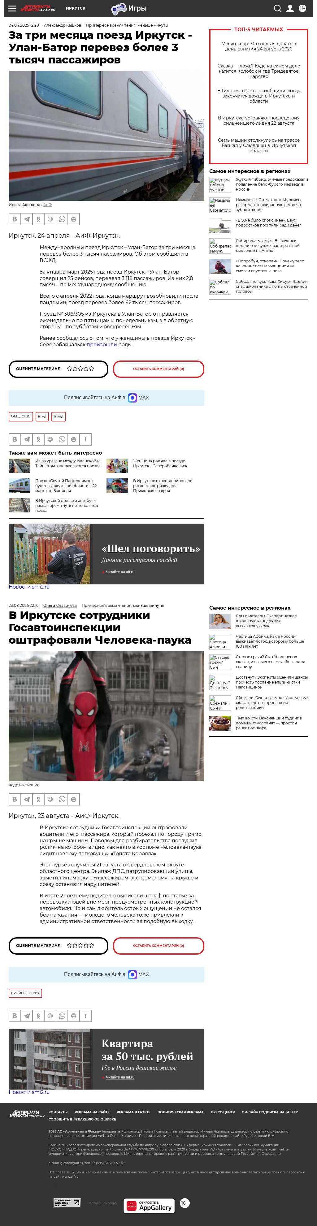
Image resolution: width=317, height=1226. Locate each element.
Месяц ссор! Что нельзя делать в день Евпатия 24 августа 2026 (258, 46)
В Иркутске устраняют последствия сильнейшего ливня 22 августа (259, 120)
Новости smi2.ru (29, 587)
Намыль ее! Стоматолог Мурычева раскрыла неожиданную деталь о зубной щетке (269, 204)
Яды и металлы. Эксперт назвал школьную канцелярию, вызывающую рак (266, 621)
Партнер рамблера (102, 1203)
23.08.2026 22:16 (23, 605)
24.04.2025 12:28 (24, 25)
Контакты (58, 1112)
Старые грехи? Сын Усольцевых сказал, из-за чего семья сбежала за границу (270, 661)
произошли (102, 345)
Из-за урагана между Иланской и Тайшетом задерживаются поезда (68, 463)
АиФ (47, 204)
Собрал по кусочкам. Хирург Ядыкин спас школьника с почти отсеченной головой (272, 286)
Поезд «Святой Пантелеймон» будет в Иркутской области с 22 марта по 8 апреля (66, 485)
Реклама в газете (133, 1112)
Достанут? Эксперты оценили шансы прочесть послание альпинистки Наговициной (272, 682)
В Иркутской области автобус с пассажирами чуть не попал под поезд (66, 505)
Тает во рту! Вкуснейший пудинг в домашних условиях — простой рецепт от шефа (269, 723)
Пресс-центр (223, 1112)
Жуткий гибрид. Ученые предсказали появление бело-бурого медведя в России (272, 184)
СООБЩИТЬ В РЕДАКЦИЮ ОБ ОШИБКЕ (82, 1119)
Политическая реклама (181, 1112)
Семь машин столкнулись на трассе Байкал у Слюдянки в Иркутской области (259, 145)
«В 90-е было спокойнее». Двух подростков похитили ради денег (268, 222)
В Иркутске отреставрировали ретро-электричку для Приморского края (163, 485)
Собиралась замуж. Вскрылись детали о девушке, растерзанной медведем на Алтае (268, 245)
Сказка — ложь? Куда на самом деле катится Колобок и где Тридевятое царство (259, 71)
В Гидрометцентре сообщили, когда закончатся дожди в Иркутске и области (258, 96)
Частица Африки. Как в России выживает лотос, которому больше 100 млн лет (270, 641)
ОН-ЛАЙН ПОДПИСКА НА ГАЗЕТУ (270, 1112)
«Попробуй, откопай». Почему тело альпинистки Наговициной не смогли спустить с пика (270, 266)
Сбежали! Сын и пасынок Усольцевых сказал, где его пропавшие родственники (272, 702)
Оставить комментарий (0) (158, 369)
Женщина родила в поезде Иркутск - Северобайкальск (160, 463)
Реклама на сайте (92, 1112)
